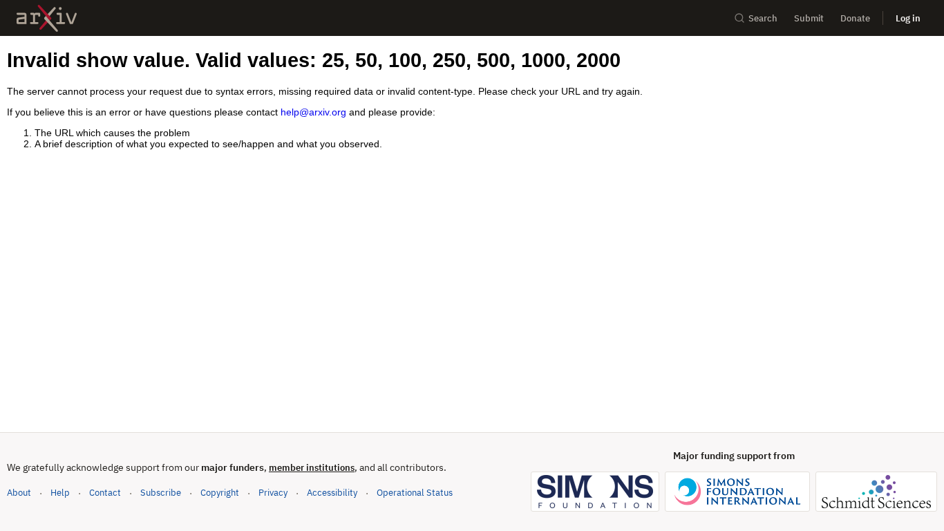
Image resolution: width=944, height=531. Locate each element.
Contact (105, 493)
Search (762, 18)
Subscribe (160, 493)
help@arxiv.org (313, 112)
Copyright (219, 493)
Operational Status (415, 492)
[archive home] (47, 18)
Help (60, 493)
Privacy (272, 493)
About (19, 493)
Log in (908, 18)
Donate (855, 18)
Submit (809, 18)
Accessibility (332, 493)
